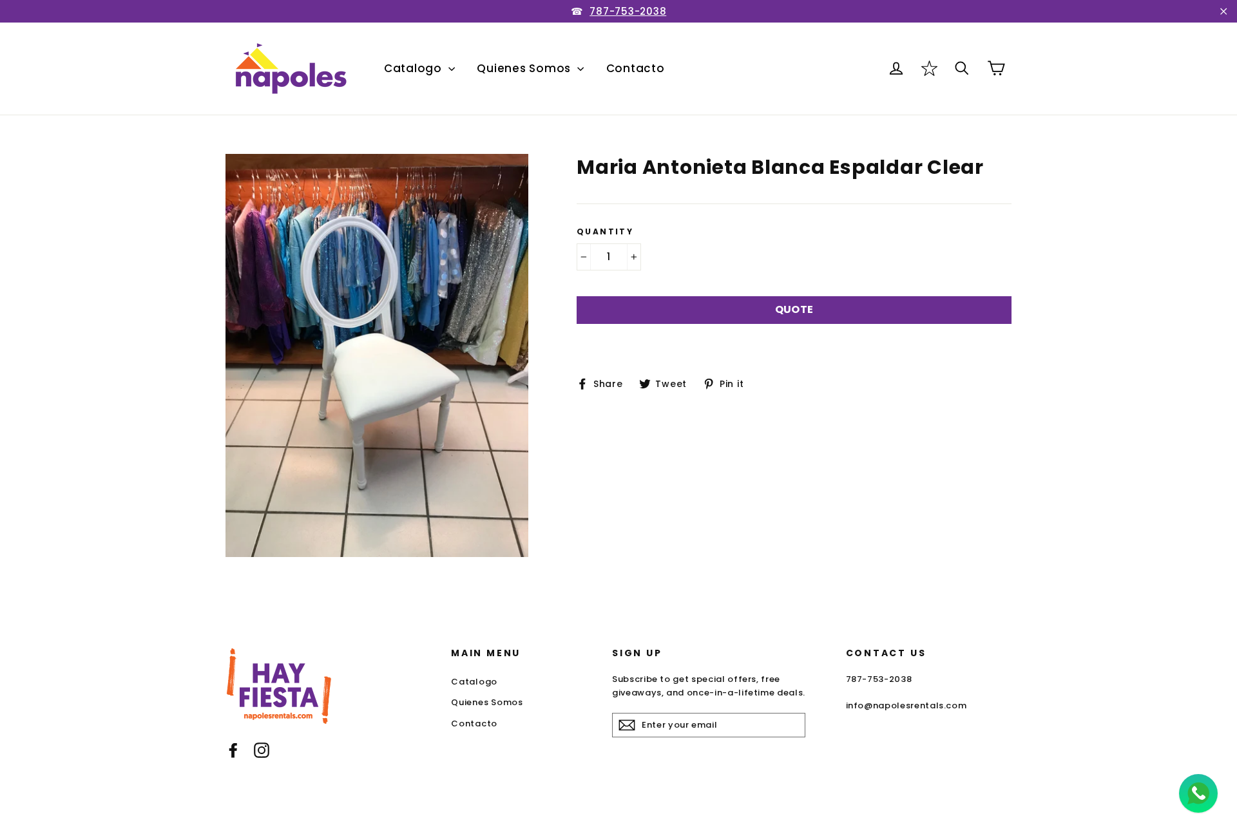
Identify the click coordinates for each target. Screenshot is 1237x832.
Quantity (605, 232)
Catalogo (414, 68)
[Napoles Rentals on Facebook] (233, 750)
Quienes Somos (525, 68)
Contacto (635, 68)
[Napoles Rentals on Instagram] (261, 750)
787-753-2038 (628, 11)
